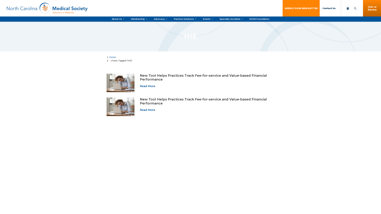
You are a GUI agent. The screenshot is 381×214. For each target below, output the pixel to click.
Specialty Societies (230, 19)
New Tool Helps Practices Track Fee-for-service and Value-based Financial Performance (203, 77)
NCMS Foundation (259, 19)
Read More (147, 86)
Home (112, 57)
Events (206, 19)
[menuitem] (301, 8)
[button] (121, 83)
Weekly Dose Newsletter (301, 8)
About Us (117, 19)
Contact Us (329, 8)
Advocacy (159, 19)
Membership (138, 19)
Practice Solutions (184, 19)
